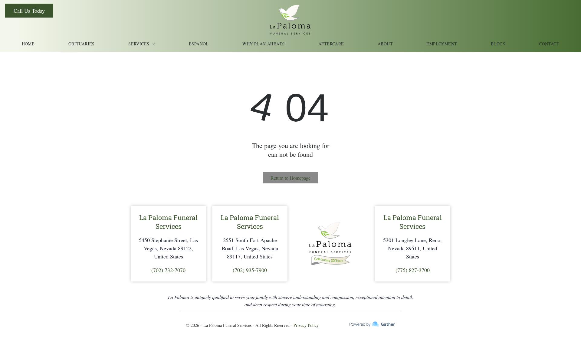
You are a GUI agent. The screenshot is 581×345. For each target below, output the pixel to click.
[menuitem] (28, 43)
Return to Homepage (290, 178)
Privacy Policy (306, 325)
